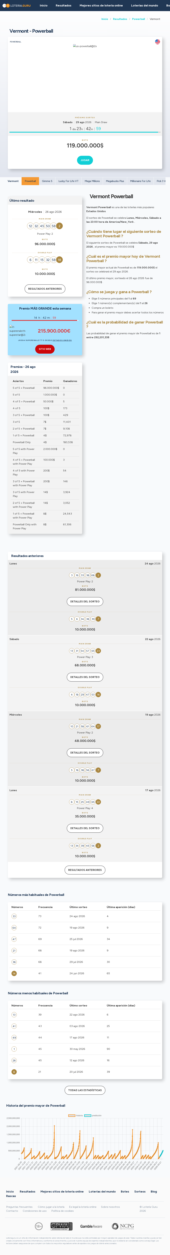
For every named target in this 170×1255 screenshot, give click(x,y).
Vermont (13, 181)
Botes (125, 1191)
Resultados (120, 19)
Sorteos (140, 1191)
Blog (154, 1191)
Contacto (12, 1210)
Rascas (11, 1196)
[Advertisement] (85, 87)
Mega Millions (92, 181)
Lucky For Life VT (68, 181)
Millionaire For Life (140, 181)
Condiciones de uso (35, 1210)
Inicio (104, 19)
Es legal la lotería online (82, 1206)
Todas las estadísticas (85, 1090)
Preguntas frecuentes (19, 1206)
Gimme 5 (47, 181)
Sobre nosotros (110, 1206)
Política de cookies (62, 1210)
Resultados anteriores (45, 288)
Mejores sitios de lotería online (101, 5)
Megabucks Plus (115, 181)
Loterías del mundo (144, 5)
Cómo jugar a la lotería (51, 1206)
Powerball (138, 19)
